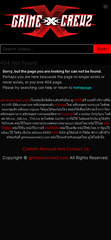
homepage (82, 87)
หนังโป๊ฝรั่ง (52, 128)
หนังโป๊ (77, 100)
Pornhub (67, 114)
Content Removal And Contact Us (55, 148)
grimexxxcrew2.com (15, 100)
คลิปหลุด (60, 105)
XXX (55, 132)
